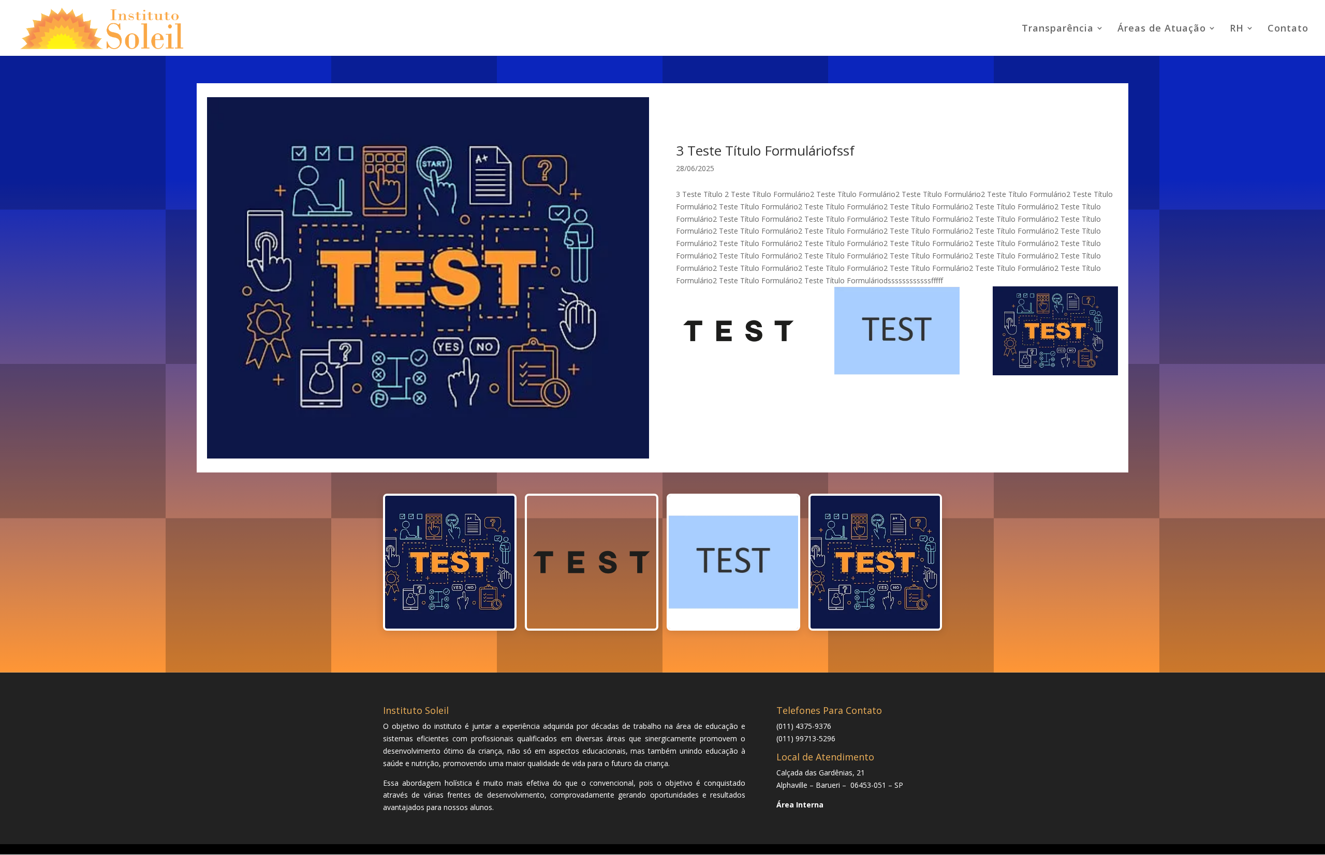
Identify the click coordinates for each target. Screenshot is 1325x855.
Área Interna (799, 805)
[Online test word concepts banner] (1055, 332)
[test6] (897, 332)
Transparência (1058, 29)
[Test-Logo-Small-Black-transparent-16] (738, 332)
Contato (1288, 29)
